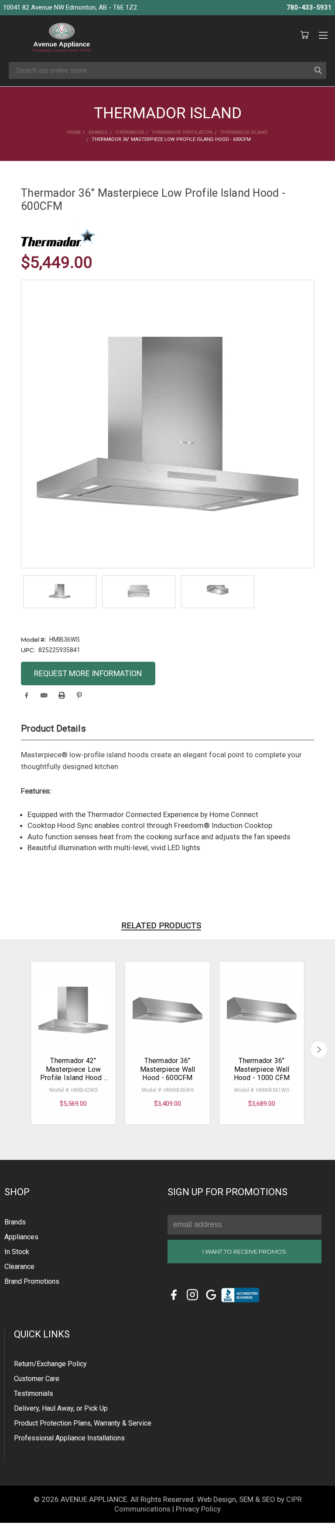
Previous (16, 1049)
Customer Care (36, 1379)
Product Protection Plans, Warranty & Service (82, 1423)
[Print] (61, 695)
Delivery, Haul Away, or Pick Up (61, 1408)
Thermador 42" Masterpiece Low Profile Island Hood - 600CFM (73, 1073)
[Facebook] (26, 695)
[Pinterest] (79, 695)
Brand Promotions (31, 1281)
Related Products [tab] (161, 925)
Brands (15, 1222)
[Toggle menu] (323, 34)
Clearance (19, 1266)
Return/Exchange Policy (50, 1364)
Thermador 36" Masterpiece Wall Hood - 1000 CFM (262, 1069)
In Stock (16, 1252)
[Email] (44, 695)
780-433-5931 (309, 7)
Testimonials (33, 1393)
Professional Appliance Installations (69, 1438)
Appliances (21, 1237)
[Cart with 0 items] (304, 35)
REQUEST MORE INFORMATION (88, 673)
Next (319, 1049)
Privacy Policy (198, 1508)
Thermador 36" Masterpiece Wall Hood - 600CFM (167, 1069)
